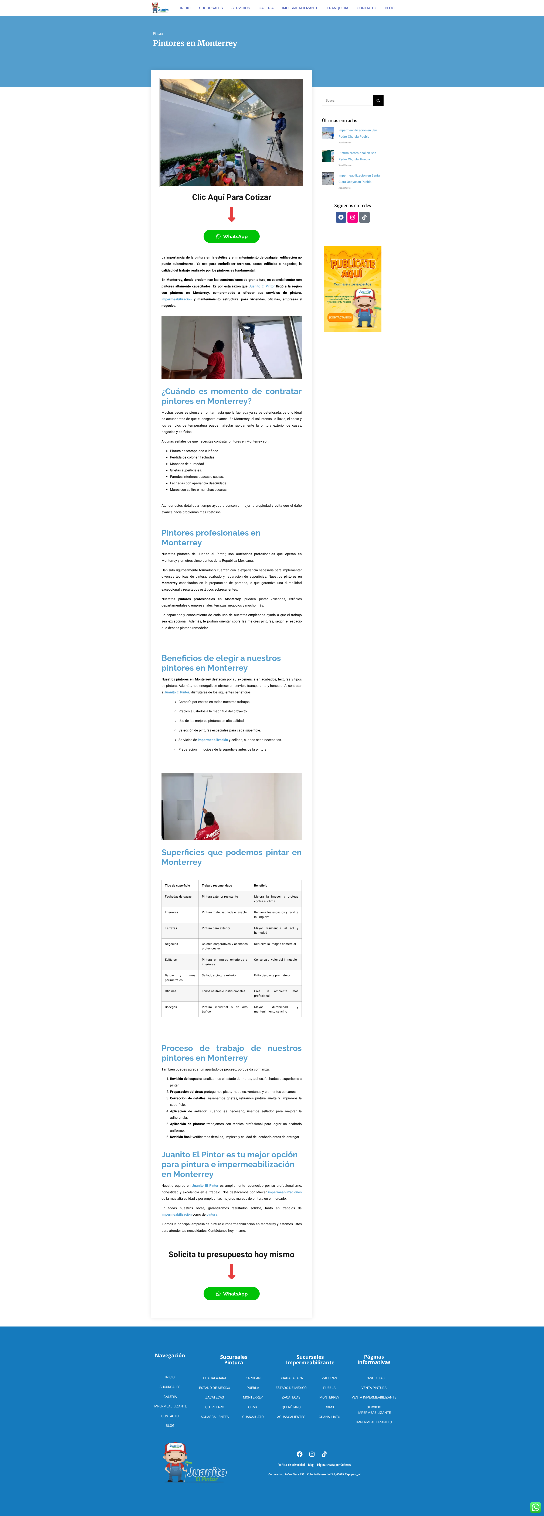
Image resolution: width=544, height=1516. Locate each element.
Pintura (158, 33)
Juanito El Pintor (262, 286)
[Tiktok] (364, 217)
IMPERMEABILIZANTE (300, 8)
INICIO (185, 8)
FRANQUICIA (337, 8)
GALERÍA (266, 8)
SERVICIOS (240, 8)
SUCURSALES (211, 8)
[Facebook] (341, 217)
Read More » (345, 142)
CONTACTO (366, 8)
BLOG (390, 8)
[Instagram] (352, 217)
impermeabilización (177, 299)
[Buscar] (378, 100)
